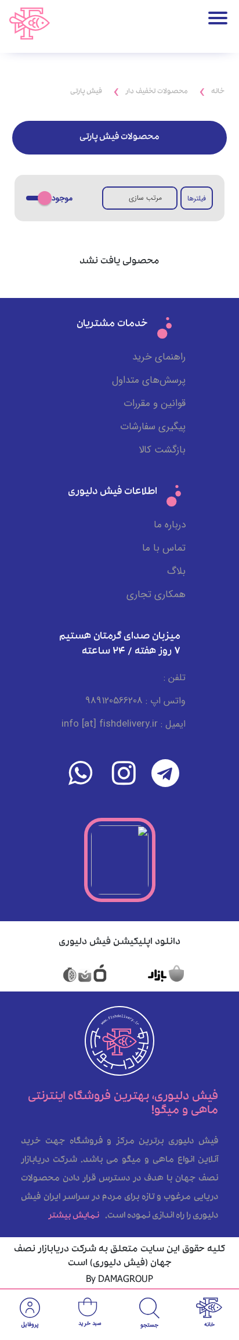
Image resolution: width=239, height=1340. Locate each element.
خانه (217, 91)
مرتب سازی (145, 197)
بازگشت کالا (162, 450)
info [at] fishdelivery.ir (109, 724)
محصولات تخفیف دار (156, 91)
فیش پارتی (86, 91)
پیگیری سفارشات (153, 426)
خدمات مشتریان (112, 324)
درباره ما (170, 525)
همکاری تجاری (156, 594)
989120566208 (114, 701)
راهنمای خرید (159, 357)
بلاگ (176, 571)
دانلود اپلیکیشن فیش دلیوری (119, 942)
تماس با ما (164, 548)
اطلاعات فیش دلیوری (112, 492)
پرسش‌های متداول (149, 380)
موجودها (59, 198)
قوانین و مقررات (155, 403)
